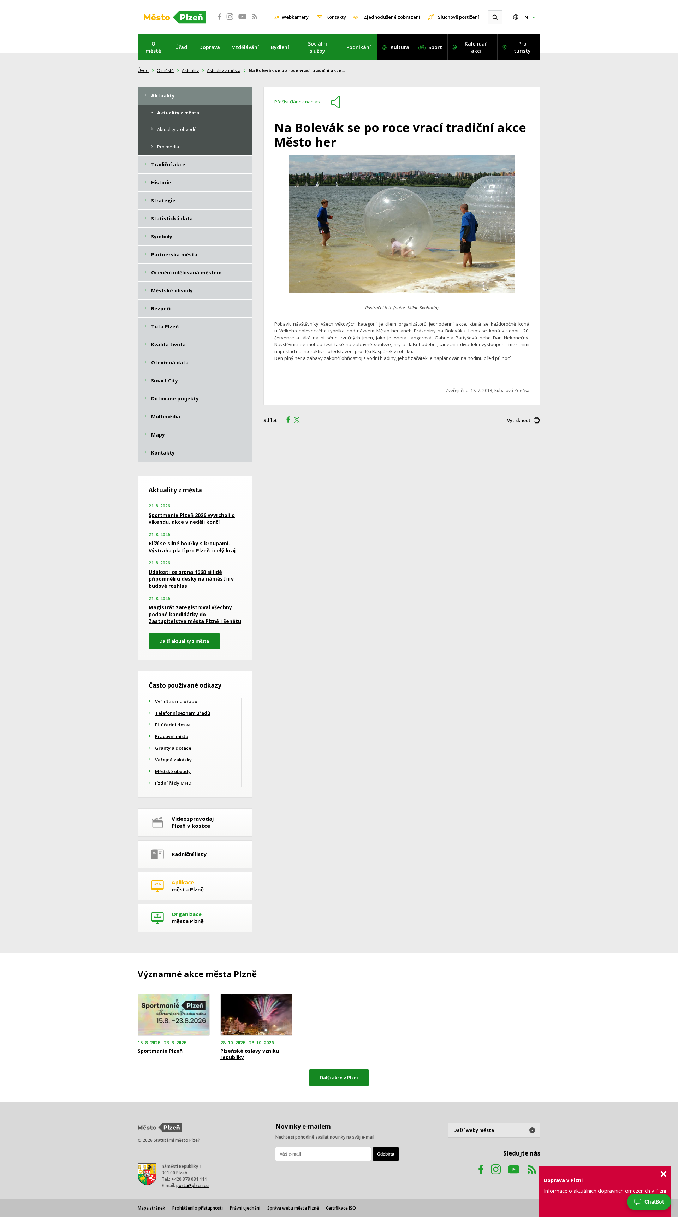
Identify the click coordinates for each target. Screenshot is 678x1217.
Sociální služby (317, 47)
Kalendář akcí (476, 47)
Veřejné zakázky (173, 759)
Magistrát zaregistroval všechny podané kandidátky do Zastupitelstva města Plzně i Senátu (195, 614)
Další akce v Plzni (339, 1077)
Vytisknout (518, 420)
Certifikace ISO (341, 1208)
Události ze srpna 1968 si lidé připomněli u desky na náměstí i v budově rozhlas (191, 579)
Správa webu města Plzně (293, 1208)
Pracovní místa (171, 736)
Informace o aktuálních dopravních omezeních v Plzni (605, 1190)
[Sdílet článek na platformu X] (299, 420)
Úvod (143, 70)
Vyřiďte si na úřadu (176, 701)
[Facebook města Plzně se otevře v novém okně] (217, 20)
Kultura (400, 47)
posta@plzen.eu (192, 1185)
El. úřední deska (173, 725)
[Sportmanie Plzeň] (174, 1015)
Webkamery (295, 17)
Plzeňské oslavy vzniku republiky (249, 1054)
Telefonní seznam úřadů (182, 713)
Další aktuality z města (184, 641)
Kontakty (336, 17)
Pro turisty (522, 47)
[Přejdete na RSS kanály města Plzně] (254, 20)
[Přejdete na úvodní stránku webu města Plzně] (175, 17)
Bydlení (280, 47)
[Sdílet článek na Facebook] (286, 420)
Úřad (181, 47)
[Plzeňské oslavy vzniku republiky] (256, 1015)
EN (524, 17)
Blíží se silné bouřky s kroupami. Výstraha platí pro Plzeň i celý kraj (192, 547)
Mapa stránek (151, 1208)
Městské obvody (173, 771)
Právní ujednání (245, 1208)
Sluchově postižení (458, 17)
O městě (153, 47)
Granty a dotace (173, 748)
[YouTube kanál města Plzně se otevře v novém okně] (513, 1176)
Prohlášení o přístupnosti (197, 1208)
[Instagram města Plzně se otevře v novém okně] (230, 20)
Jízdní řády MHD (173, 783)
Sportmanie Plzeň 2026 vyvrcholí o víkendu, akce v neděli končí (192, 519)
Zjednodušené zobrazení (392, 17)
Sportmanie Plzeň (160, 1051)
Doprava (209, 47)
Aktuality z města (223, 70)
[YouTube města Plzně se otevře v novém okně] (242, 20)
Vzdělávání (245, 47)
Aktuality (190, 70)
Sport (435, 47)
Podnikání (358, 47)
